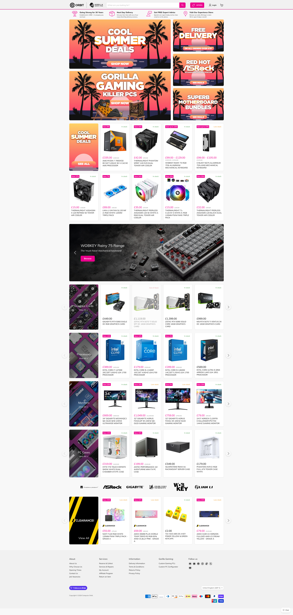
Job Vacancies (74, 577)
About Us (73, 563)
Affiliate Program (106, 573)
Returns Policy (134, 570)
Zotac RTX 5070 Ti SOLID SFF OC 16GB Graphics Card (145, 324)
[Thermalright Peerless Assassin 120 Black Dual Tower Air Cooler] (209, 190)
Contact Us (73, 573)
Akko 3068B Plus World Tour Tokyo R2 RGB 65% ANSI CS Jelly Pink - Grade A (146, 537)
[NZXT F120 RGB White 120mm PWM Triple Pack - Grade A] (115, 514)
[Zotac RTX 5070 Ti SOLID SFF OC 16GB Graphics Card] (146, 301)
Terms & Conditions (136, 567)
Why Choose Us (75, 567)
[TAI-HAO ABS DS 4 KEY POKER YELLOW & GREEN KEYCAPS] (177, 514)
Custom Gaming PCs (167, 563)
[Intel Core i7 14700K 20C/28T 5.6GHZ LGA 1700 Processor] (115, 350)
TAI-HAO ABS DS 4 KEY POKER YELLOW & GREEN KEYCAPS (176, 536)
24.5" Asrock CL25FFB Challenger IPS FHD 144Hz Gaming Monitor (208, 420)
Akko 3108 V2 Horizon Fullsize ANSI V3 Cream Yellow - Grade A (208, 536)
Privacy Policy (134, 573)
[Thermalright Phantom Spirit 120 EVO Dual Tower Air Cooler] (146, 140)
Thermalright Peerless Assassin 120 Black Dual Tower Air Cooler (209, 212)
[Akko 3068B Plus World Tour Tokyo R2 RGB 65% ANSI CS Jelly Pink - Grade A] (146, 514)
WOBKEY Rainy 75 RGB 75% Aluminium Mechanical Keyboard (176, 165)
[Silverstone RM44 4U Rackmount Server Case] (177, 447)
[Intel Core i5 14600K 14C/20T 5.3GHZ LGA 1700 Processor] (177, 350)
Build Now (89, 258)
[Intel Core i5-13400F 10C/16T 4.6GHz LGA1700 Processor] (146, 350)
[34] (115, 398)
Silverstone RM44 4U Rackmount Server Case (177, 468)
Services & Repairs (106, 567)
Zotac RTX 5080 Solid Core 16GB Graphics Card (175, 324)
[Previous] (64, 307)
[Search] (182, 5)
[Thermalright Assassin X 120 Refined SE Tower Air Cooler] (83, 190)
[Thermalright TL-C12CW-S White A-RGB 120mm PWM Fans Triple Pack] (177, 190)
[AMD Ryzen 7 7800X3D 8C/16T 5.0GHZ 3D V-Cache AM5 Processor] (115, 140)
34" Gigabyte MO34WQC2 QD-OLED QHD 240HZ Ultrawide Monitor (115, 420)
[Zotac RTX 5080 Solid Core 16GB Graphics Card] (177, 301)
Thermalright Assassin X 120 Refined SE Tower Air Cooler (83, 212)
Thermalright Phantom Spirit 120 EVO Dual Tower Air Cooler (146, 163)
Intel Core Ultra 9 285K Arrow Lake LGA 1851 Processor (208, 372)
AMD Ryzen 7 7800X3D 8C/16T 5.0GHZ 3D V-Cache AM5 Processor (115, 163)
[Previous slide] (75, 252)
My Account (104, 570)
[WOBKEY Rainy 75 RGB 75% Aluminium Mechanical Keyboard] (177, 140)
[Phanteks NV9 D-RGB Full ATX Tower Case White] (209, 447)
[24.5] (209, 398)
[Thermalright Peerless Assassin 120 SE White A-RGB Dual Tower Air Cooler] (146, 190)
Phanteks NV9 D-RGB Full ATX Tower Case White (207, 469)
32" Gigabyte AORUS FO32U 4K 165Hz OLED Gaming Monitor (175, 420)
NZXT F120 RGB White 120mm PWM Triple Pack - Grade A (115, 536)
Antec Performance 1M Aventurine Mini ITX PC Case (145, 469)
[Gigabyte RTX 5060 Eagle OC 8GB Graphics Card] (115, 301)
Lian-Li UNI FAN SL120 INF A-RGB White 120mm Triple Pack (114, 212)
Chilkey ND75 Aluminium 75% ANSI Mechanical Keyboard (209, 165)
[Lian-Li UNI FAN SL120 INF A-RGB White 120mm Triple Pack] (115, 190)
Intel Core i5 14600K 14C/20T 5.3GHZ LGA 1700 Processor (177, 372)
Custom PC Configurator (168, 567)
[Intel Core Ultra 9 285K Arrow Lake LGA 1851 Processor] (209, 350)
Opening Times (75, 570)
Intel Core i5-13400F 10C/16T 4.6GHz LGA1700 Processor (145, 372)
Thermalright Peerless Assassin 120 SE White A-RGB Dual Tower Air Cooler (146, 214)
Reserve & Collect (106, 563)
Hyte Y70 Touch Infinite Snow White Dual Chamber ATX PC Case (114, 469)
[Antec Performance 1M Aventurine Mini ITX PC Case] (146, 447)
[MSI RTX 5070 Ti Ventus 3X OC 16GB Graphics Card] (209, 301)
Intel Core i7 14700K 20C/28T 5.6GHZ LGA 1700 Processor (114, 372)
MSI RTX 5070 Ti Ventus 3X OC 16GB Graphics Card (209, 322)
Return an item (105, 577)
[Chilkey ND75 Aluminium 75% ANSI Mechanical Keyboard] (209, 140)
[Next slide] (217, 252)
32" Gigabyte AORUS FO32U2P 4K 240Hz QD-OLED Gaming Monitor (145, 420)
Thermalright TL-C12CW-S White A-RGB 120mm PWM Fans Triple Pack (177, 214)
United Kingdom (211, 588)
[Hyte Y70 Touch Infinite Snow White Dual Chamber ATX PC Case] (115, 447)
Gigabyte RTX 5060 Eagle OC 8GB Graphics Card (115, 322)
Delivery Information (137, 563)
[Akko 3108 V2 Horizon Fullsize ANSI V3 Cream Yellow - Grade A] (209, 514)
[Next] (228, 307)
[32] (146, 398)
